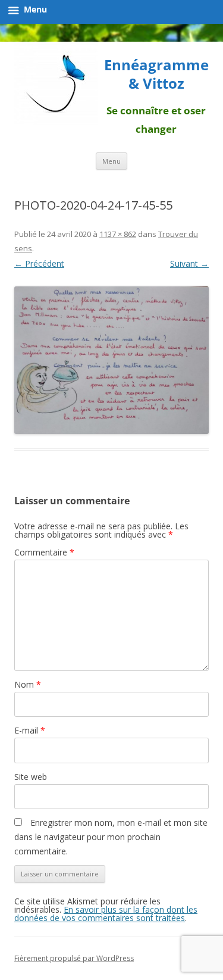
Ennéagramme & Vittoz (156, 74)
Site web (30, 776)
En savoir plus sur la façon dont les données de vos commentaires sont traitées (105, 913)
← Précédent (39, 263)
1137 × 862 (117, 234)
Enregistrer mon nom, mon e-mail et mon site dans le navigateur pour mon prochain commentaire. (111, 837)
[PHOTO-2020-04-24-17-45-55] (111, 360)
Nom (27, 684)
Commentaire (44, 552)
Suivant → (189, 263)
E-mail (29, 730)
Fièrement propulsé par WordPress (74, 958)
